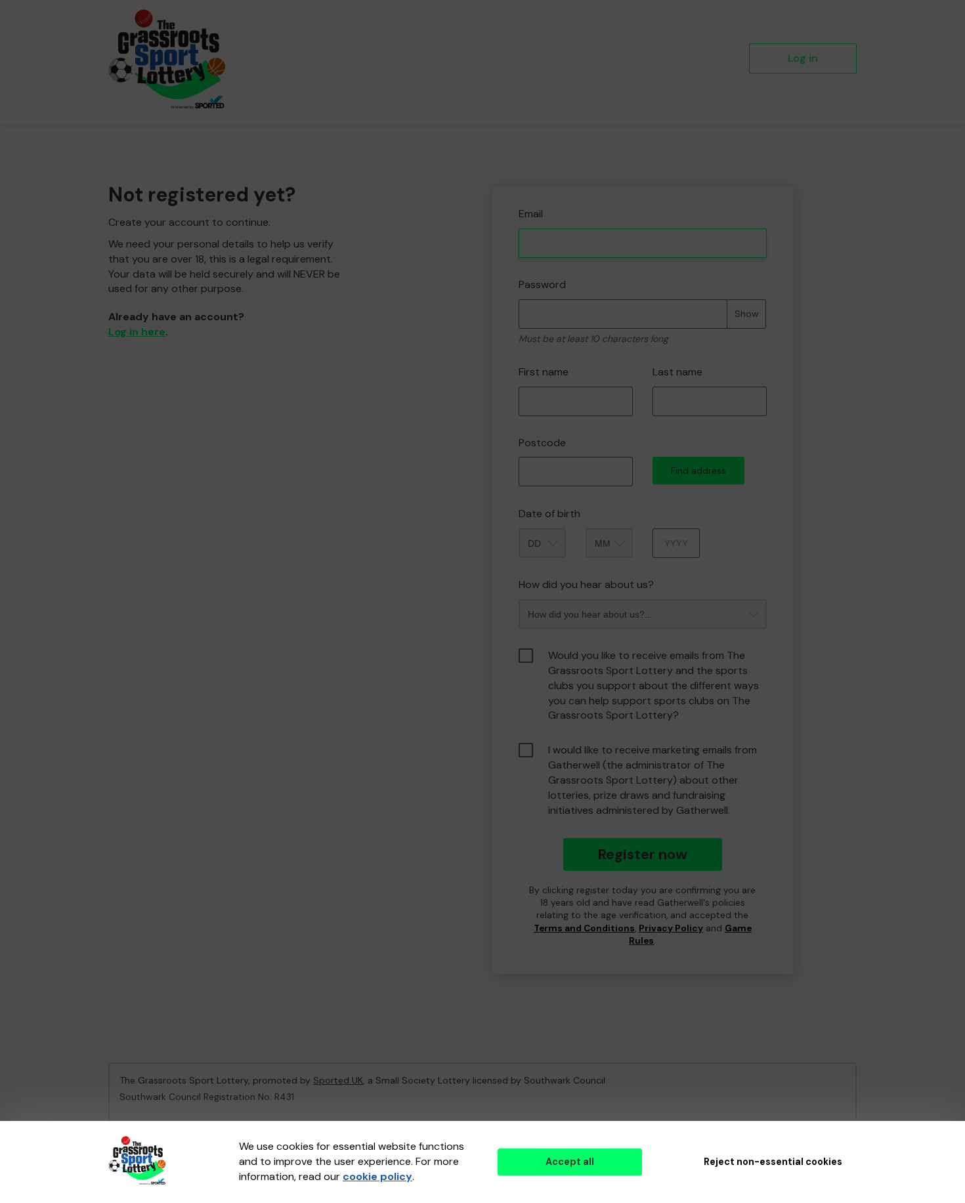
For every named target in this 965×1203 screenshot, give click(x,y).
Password (542, 284)
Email (531, 214)
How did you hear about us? (586, 584)
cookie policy (377, 1176)
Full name (504, 177)
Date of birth (549, 513)
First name (543, 372)
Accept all (570, 1162)
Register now (642, 854)
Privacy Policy (671, 928)
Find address (698, 470)
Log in (803, 58)
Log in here (136, 332)
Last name (677, 372)
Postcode (542, 443)
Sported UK (338, 1080)
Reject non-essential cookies (773, 1162)
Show (747, 314)
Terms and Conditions (584, 928)
